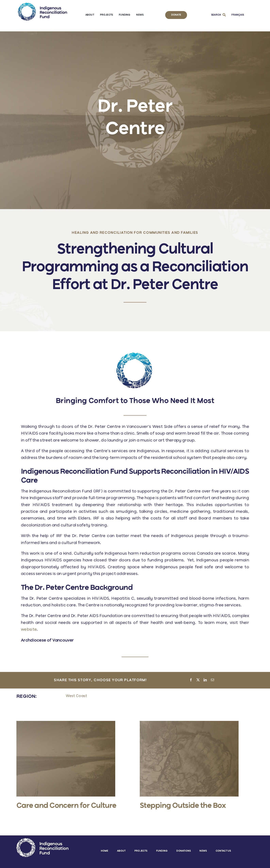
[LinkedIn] (205, 680)
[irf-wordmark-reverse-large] (42, 840)
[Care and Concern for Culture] (65, 723)
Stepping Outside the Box (183, 806)
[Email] (212, 680)
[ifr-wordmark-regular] (42, 5)
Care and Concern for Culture (66, 806)
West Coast (76, 696)
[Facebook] (190, 680)
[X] (198, 680)
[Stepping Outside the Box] (189, 723)
